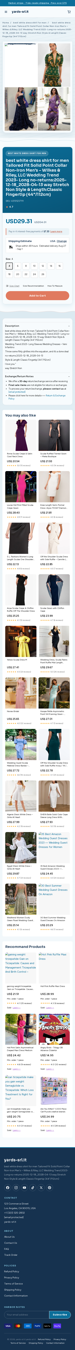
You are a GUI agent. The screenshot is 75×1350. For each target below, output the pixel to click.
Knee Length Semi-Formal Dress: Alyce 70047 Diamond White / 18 (54, 507)
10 (34, 266)
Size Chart (14, 286)
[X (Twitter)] (41, 1187)
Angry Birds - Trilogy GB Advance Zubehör (51, 1049)
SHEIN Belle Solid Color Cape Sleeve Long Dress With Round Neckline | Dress (54, 816)
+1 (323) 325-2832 (14, 1212)
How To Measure (54, 286)
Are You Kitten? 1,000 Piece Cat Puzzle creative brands (53, 1110)
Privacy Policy (11, 1277)
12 (43, 266)
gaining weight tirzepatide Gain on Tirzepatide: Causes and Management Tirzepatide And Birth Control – (20, 988)
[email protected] (17, 392)
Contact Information (16, 1295)
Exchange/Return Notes (19, 376)
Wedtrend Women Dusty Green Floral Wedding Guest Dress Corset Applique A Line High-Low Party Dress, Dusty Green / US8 (20, 919)
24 (34, 274)
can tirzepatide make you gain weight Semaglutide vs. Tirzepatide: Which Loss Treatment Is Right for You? (20, 1110)
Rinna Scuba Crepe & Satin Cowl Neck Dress (19, 455)
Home (5, 22)
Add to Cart (37, 295)
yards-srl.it (20, 12)
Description (12, 325)
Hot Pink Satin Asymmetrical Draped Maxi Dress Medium (20, 1049)
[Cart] (69, 12)
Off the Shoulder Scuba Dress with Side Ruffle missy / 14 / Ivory (54, 764)
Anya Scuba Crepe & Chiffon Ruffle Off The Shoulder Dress (21, 609)
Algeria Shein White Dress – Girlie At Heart (20, 815)
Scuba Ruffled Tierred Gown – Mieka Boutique (53, 455)
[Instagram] (16, 1187)
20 (17, 274)
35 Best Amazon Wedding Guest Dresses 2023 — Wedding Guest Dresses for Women (52, 868)
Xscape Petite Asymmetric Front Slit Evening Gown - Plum (52, 713)
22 (26, 274)
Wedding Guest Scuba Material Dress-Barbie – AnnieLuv (17, 764)
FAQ (6, 1249)
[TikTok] (32, 1187)
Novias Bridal (13, 711)
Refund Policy (11, 1271)
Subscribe (60, 1314)
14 (51, 266)
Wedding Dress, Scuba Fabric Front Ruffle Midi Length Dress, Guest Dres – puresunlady (54, 661)
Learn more (56, 231)
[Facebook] (7, 1187)
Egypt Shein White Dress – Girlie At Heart (19, 867)
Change (62, 241)
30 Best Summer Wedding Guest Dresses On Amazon (52, 919)
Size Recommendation (33, 286)
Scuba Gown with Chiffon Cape (52, 609)
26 (43, 274)
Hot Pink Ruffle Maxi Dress (52, 986)
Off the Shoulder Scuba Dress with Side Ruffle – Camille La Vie (54, 558)
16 (59, 266)
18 (9, 274)
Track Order (10, 1254)
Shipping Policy (12, 1289)
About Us (9, 1236)
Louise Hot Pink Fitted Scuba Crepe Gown (20, 506)
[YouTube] (24, 1187)
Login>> (17, 1007)
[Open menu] (6, 12)
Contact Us (10, 1242)
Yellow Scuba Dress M (17, 660)
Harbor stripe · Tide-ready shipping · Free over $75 (37, 3)
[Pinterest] (49, 1187)
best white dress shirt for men (29, 22)
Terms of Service (13, 1283)
